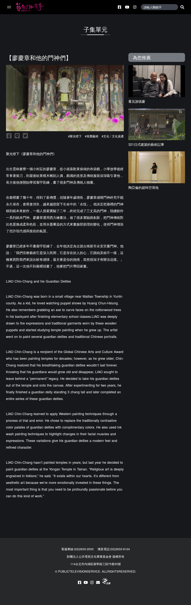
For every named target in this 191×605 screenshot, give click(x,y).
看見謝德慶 (136, 101)
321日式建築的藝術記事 (146, 144)
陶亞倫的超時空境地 (143, 187)
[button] (8, 7)
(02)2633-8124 (120, 549)
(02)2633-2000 (84, 549)
